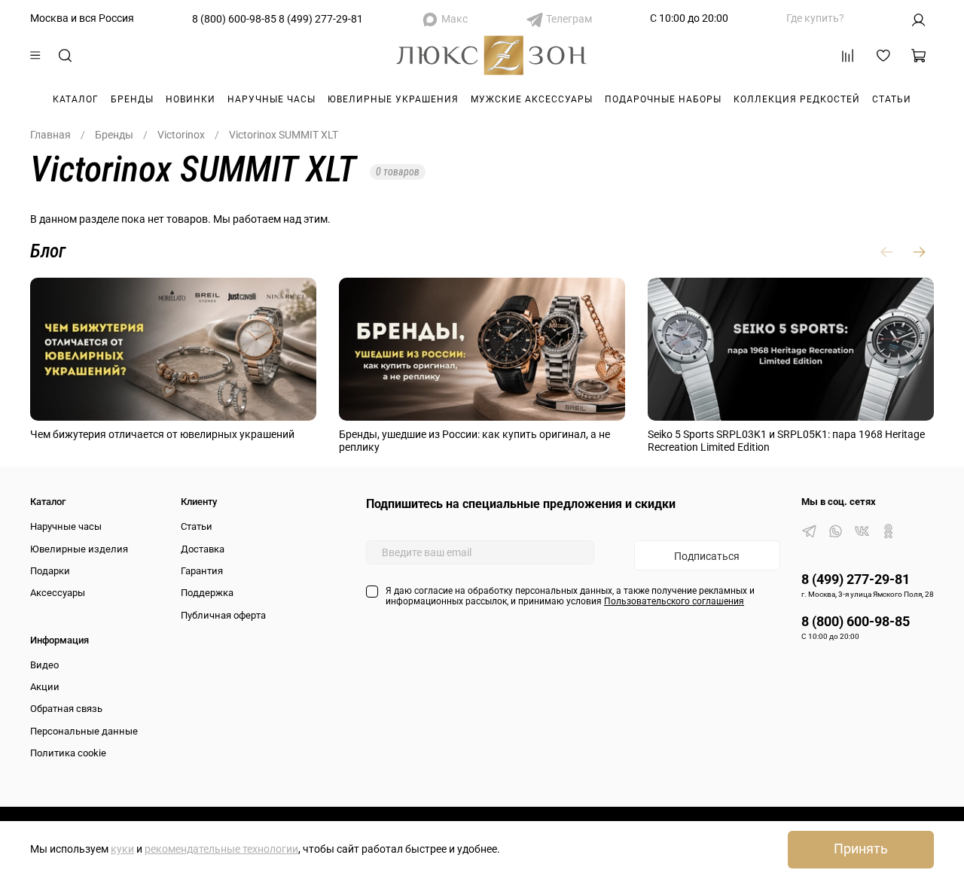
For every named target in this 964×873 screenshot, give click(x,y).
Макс (454, 19)
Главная (50, 135)
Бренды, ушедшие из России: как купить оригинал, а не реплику (474, 440)
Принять (861, 848)
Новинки (190, 99)
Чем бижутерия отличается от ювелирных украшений (162, 434)
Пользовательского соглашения (674, 601)
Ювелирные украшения (393, 99)
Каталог (76, 99)
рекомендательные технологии (221, 849)
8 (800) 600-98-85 (234, 19)
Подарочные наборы (663, 99)
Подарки (50, 570)
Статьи (891, 99)
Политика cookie (68, 753)
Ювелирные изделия (79, 549)
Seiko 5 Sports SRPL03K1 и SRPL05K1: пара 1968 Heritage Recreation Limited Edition (786, 440)
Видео (44, 665)
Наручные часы (271, 99)
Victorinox (181, 135)
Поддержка (207, 592)
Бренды (132, 99)
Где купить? (815, 18)
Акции (44, 686)
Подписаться (707, 556)
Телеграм (569, 19)
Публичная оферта (223, 615)
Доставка (202, 549)
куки (122, 849)
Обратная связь (66, 708)
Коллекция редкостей (797, 99)
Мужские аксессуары (532, 99)
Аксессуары (57, 592)
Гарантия (202, 570)
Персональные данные (84, 731)
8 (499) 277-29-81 (321, 19)
